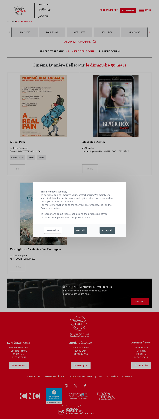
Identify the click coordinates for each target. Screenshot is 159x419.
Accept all (107, 230)
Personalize (53, 230)
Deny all (80, 230)
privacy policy (82, 217)
